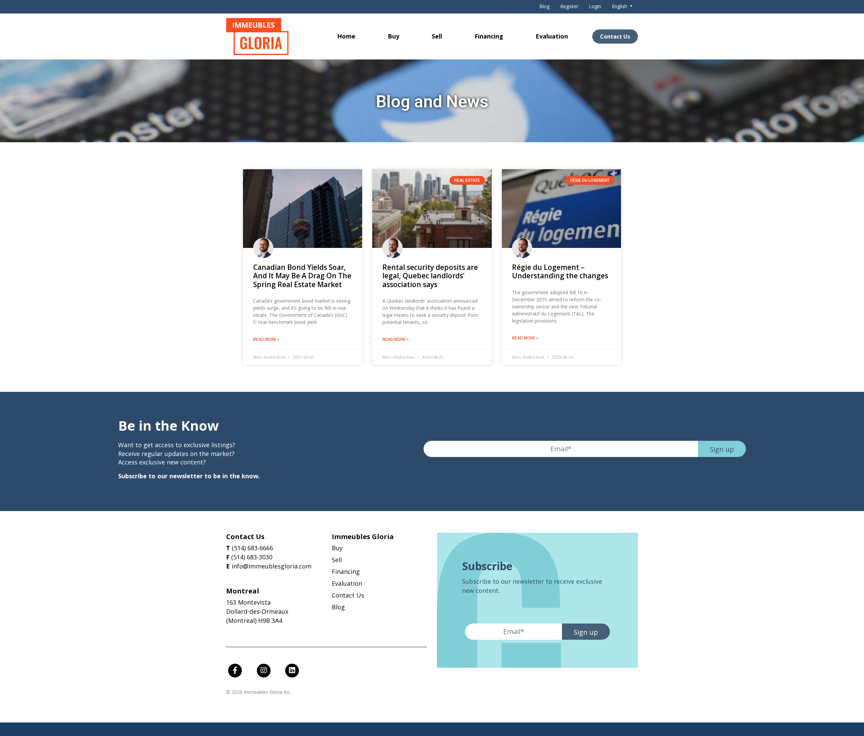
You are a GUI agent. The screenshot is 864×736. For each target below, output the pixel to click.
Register (569, 6)
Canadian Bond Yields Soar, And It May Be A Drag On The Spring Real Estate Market (302, 275)
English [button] (620, 6)
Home (346, 36)
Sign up (722, 449)
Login (595, 6)
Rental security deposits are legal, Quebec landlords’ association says (430, 275)
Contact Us (615, 36)
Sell (437, 36)
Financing (489, 36)
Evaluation (552, 36)
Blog (544, 6)
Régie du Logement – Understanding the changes (560, 271)
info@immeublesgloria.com (272, 566)
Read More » (266, 339)
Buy (393, 36)
